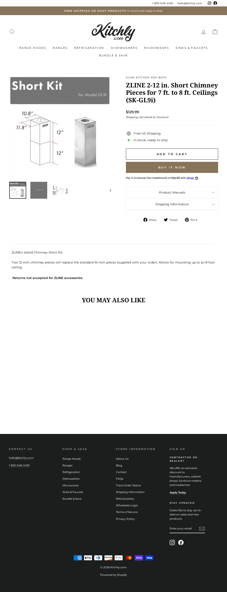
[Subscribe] (202, 528)
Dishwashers (124, 47)
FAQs (119, 478)
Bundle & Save (113, 55)
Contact (121, 472)
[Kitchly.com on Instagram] (172, 542)
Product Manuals (172, 192)
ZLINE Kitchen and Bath (146, 77)
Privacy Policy (125, 519)
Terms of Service (127, 512)
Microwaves (156, 47)
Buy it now (172, 167)
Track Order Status (128, 485)
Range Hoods (32, 47)
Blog (119, 465)
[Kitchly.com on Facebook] (181, 542)
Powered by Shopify (113, 574)
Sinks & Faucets (192, 47)
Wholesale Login (127, 505)
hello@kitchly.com (189, 3)
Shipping (132, 117)
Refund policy (125, 498)
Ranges (60, 47)
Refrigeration (89, 47)
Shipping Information (172, 204)
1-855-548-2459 (162, 3)
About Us (122, 458)
